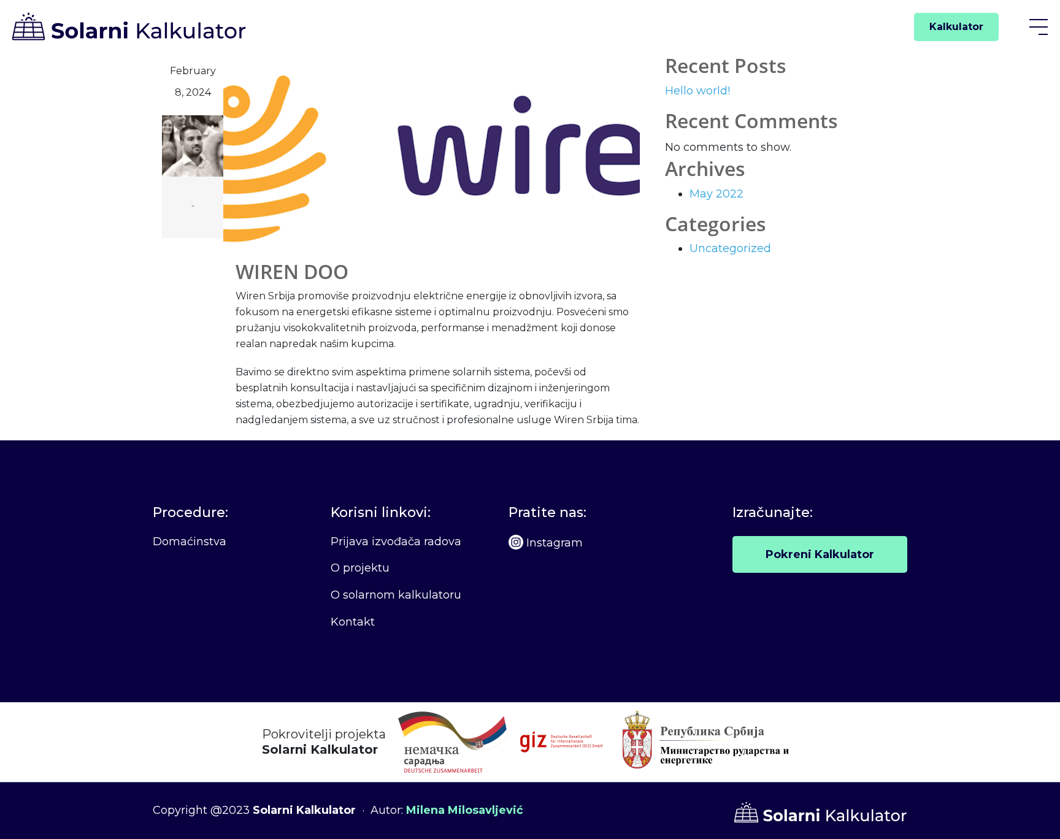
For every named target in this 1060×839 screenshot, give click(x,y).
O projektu (360, 568)
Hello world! (697, 91)
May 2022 (716, 194)
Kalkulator (956, 27)
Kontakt (353, 622)
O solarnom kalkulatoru (396, 595)
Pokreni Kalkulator (820, 554)
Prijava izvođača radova (396, 541)
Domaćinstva (189, 541)
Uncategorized (730, 248)
